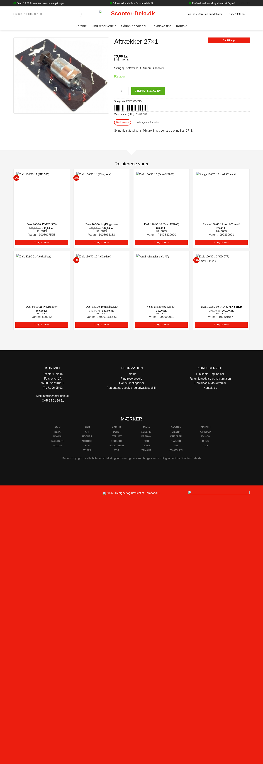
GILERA (176, 431)
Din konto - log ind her (210, 373)
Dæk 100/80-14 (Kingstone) (102, 224)
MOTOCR (87, 441)
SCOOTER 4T (116, 445)
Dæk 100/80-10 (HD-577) (221, 306)
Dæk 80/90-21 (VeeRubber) (41, 306)
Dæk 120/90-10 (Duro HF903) (161, 224)
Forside (81, 26)
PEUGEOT (116, 441)
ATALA (146, 427)
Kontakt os (210, 387)
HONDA (57, 436)
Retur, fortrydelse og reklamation (210, 378)
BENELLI (206, 427)
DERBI (116, 431)
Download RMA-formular (210, 383)
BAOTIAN (176, 427)
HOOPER (87, 436)
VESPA (87, 450)
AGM (87, 427)
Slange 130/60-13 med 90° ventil (221, 224)
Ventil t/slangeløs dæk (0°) (161, 306)
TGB (176, 445)
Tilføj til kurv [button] (41, 242)
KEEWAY (146, 436)
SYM (87, 445)
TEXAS (146, 445)
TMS (205, 445)
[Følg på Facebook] (17, 495)
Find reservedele (103, 26)
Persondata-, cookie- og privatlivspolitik (131, 387)
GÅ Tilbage (229, 40)
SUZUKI (57, 445)
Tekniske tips (161, 26)
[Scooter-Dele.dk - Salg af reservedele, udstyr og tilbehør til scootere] (131, 14)
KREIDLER (176, 436)
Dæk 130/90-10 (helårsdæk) (102, 306)
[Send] (78, 14)
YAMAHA (146, 450)
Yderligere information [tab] (148, 122)
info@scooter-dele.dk (55, 395)
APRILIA (116, 427)
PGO (146, 441)
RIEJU (205, 441)
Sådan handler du (134, 26)
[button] (239, 14)
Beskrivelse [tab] (122, 122)
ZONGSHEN (175, 450)
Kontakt (181, 26)
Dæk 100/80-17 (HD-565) (42, 224)
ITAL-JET (117, 436)
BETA (57, 431)
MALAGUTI (57, 441)
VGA (116, 450)
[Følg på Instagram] (26, 495)
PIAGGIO (176, 441)
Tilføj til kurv (148, 90)
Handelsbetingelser (131, 383)
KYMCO (205, 436)
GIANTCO (205, 431)
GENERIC (146, 431)
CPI (87, 431)
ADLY (57, 427)
